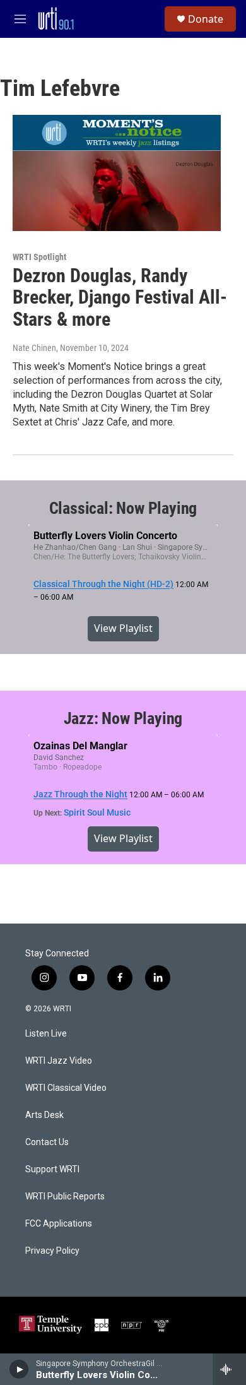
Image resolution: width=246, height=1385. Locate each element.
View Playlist (123, 628)
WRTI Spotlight (39, 257)
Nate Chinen (34, 348)
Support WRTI (52, 1169)
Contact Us (47, 1142)
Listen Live (46, 1033)
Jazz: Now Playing (123, 718)
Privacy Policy (52, 1251)
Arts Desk (44, 1115)
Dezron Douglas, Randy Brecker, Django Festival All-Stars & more (120, 298)
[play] (19, 1369)
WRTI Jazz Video (58, 1061)
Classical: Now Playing (123, 508)
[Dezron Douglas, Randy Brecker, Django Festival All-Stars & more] (117, 173)
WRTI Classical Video (66, 1088)
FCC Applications (58, 1223)
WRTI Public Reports (65, 1196)
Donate (205, 19)
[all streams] (229, 1369)
